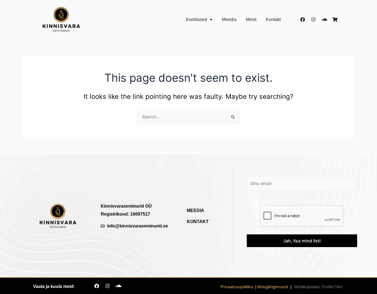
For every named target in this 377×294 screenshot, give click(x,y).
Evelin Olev (332, 286)
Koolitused (196, 19)
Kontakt (273, 19)
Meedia (229, 19)
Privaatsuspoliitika (237, 286)
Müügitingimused (272, 286)
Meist (251, 19)
